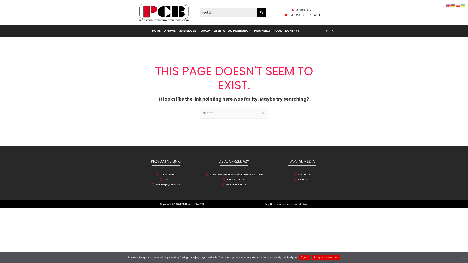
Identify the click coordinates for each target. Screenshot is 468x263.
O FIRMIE (169, 31)
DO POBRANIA (238, 31)
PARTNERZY (262, 31)
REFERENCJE (187, 31)
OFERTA (219, 31)
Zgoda (304, 257)
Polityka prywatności (326, 257)
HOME (156, 31)
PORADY (205, 31)
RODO (277, 31)
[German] (453, 5)
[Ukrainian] (463, 5)
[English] (448, 5)
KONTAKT (292, 31)
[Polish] (458, 5)
